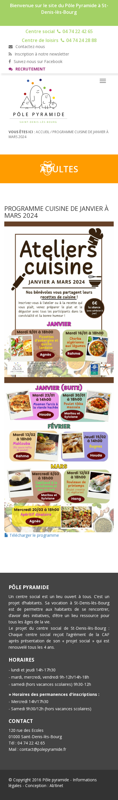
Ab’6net (56, 785)
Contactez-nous (29, 46)
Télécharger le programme (33, 535)
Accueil (43, 131)
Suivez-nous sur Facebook (37, 61)
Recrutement (30, 69)
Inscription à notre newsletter (41, 54)
